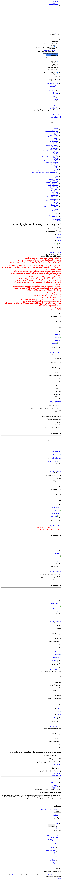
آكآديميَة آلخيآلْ (54, 205)
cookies (12, 874)
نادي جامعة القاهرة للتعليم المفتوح (49, 809)
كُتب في (55, 252)
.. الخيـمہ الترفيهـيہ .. (53, 135)
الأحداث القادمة (51, 90)
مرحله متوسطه (54, 165)
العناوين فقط (53, 80)
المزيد (53, 92)
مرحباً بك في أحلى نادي (52, 83)
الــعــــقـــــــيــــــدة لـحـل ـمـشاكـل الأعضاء (46, 170)
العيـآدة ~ (56, 197)
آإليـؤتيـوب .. (55, 155)
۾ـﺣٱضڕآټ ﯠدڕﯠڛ (53, 142)
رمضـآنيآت (55, 176)
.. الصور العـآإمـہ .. (53, 189)
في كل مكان (53, 61)
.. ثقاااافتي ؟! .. (54, 210)
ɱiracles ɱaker (54, 603)
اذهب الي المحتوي (56, 1)
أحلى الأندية (55, 815)
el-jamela (56, 553)
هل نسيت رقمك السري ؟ (49, 50)
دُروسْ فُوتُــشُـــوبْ (53, 158)
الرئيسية (56, 128)
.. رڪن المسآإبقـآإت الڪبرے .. (51, 200)
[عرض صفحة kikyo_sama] (57, 510)
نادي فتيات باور (55, 117)
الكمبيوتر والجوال (54, 186)
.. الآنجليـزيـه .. (54, 207)
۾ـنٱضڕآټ (55, 143)
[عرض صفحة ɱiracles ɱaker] (57, 606)
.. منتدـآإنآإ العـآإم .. (53, 180)
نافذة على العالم (54, 169)
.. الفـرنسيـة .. (54, 203)
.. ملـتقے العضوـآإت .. (53, 185)
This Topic (53, 65)
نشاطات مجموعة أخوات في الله (50, 150)
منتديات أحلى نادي (53, 820)
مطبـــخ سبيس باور (53, 179)
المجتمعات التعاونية (50, 87)
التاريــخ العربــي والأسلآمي (51, 136)
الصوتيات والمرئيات (53, 183)
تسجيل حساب (54, 55)
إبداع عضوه (55, 202)
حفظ (60, 125)
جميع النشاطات (51, 94)
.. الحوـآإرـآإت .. (54, 133)
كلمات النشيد (55, 153)
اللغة (57, 823)
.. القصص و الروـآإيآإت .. (52, 145)
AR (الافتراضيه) (51, 825)
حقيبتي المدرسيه (54, 199)
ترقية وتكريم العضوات (52, 196)
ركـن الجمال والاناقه (53, 187)
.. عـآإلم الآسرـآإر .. (53, 212)
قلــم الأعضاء (55, 192)
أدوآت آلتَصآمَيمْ (54, 213)
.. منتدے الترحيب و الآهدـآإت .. (51, 173)
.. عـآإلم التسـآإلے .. (53, 178)
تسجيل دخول (52, 48)
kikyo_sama (55, 507)
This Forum (53, 64)
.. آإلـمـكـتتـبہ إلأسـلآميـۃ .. (51, 182)
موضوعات (53, 62)
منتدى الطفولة (54, 195)
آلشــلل (56, 209)
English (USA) (52, 826)
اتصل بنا (56, 828)
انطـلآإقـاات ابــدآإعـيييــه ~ (51, 162)
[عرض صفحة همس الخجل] (57, 337)
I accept (59, 878)
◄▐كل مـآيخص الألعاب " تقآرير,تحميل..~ (48, 160)
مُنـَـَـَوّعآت (55, 152)
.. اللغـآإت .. (55, 175)
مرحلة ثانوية (55, 166)
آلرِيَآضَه (56, 168)
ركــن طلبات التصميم (53, 190)
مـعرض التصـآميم (54, 149)
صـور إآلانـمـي (54, 159)
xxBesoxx (56, 652)
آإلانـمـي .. (55, 138)
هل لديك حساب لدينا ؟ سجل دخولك (49, 39)
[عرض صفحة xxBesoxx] (58, 654)
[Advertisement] (31, 20)
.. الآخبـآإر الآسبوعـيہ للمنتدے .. (50, 206)
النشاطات (55, 93)
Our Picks (53, 96)
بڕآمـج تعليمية (54, 148)
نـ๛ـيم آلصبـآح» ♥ (55, 451)
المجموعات (52, 86)
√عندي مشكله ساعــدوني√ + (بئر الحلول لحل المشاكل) (44, 172)
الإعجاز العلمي (54, 216)
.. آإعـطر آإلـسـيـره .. (53, 215)
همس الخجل (57, 334)
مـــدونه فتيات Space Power (51, 131)
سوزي (55, 228)
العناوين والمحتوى (52, 79)
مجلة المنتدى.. (54, 146)
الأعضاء (56, 129)
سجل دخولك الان (57, 773)
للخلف (53, 846)
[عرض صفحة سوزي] (59, 220)
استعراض (56, 84)
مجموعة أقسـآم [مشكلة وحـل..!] (50, 156)
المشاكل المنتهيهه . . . (53, 139)
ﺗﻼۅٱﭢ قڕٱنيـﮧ (54, 141)
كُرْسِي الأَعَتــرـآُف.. (53, 193)
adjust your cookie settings (47, 874)
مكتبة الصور (52, 89)
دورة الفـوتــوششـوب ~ (52, 163)
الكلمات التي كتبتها (50, 72)
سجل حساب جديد (57, 764)
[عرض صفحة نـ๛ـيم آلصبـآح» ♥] (56, 454)
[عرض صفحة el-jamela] (58, 556)
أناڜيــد (56, 132)
